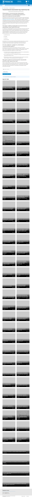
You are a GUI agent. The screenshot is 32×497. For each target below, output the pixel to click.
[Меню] (4, 5)
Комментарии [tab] (5, 71)
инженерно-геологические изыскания (8, 19)
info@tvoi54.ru (7, 492)
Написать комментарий (6, 74)
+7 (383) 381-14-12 (6, 493)
